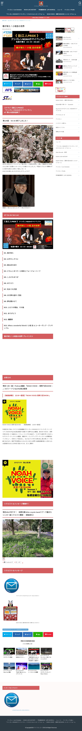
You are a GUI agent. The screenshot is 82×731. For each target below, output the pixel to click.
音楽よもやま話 (60, 131)
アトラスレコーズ (60, 114)
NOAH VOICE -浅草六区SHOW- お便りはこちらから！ (28, 622)
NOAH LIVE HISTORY (30, 9)
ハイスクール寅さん (61, 123)
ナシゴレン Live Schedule (14, 9)
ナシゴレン (59, 119)
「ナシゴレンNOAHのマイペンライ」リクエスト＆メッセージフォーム (25, 14)
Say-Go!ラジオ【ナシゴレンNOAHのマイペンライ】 (16, 629)
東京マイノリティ (60, 127)
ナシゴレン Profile (70, 9)
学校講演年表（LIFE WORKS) (47, 9)
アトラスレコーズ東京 (40, 727)
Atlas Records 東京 (61, 152)
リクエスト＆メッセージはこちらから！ (21, 710)
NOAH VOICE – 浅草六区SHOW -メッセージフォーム (61, 14)
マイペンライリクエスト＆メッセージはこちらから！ (27, 595)
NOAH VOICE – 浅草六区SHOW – (65, 100)
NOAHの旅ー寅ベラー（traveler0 (64, 104)
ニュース (59, 9)
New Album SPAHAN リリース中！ (41, 17)
